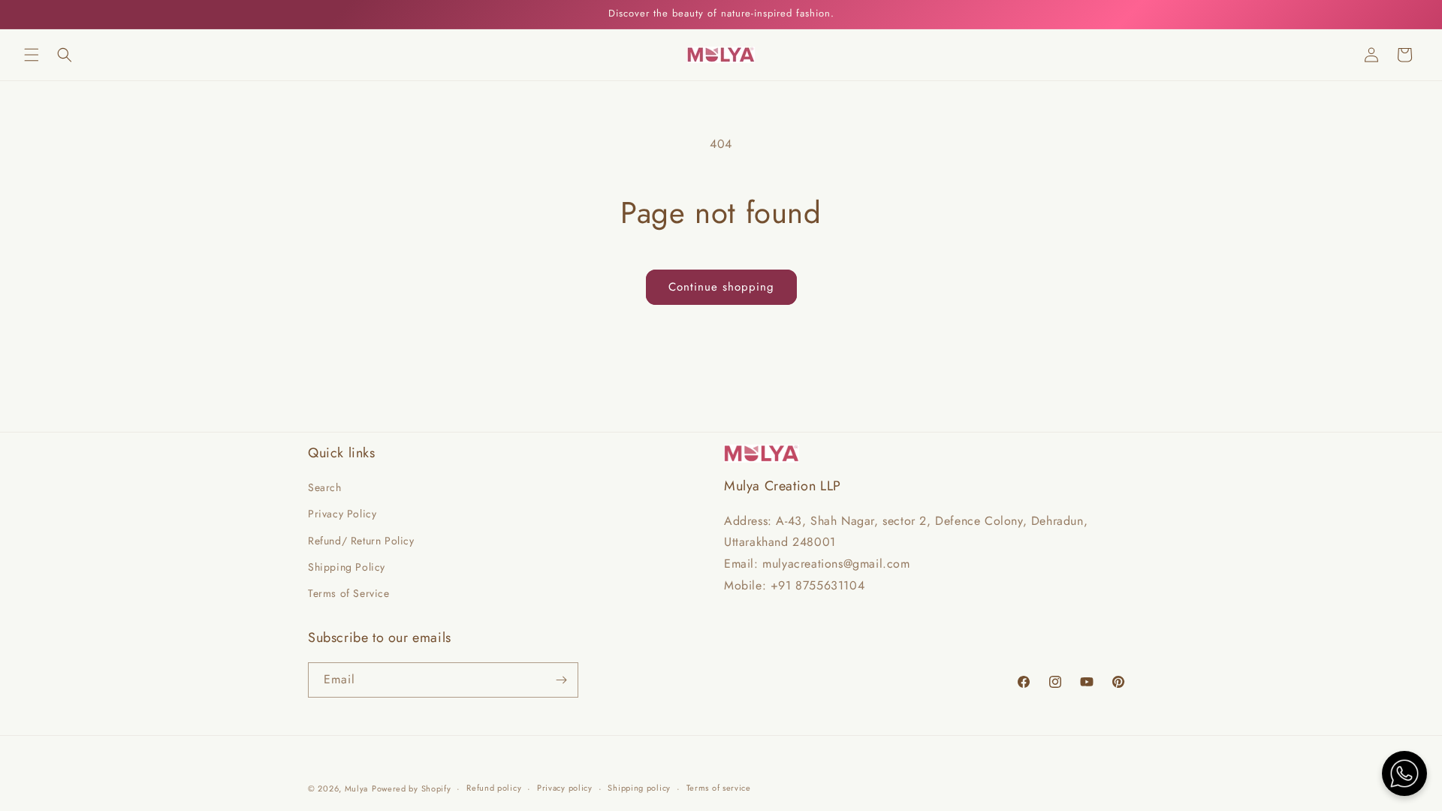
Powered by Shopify (411, 788)
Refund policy (493, 788)
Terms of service (718, 788)
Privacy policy (565, 788)
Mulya (357, 788)
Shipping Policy (346, 566)
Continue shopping (721, 287)
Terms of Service (349, 593)
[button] (31, 54)
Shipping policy (639, 788)
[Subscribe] (561, 680)
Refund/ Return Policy (361, 540)
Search (325, 487)
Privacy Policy (342, 513)
